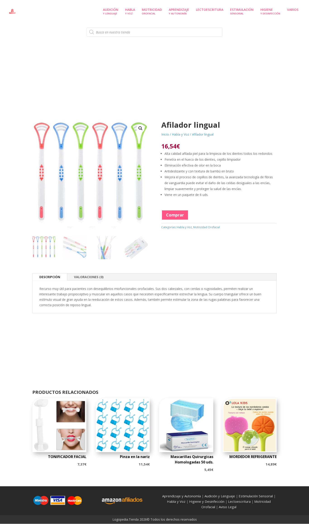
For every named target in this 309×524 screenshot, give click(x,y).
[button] (140, 128)
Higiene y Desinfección (206, 501)
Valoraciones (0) (89, 277)
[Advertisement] (154, 84)
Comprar (175, 215)
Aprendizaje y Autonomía (181, 496)
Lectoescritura (239, 501)
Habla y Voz (180, 134)
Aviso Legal (227, 507)
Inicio (165, 134)
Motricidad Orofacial (206, 227)
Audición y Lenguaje (219, 496)
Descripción (49, 277)
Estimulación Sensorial (256, 496)
